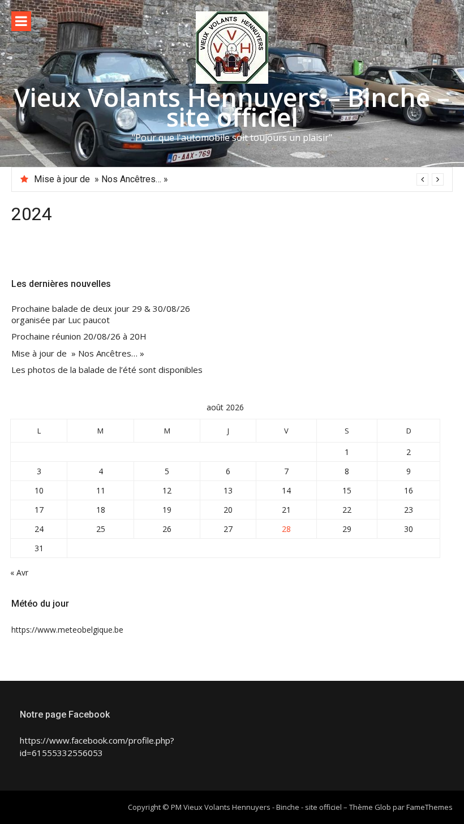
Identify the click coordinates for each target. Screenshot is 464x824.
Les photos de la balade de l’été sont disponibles (107, 369)
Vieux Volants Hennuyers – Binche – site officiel (232, 107)
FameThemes (429, 807)
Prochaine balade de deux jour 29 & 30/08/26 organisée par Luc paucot (100, 314)
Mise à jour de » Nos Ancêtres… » (101, 179)
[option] (239, 179)
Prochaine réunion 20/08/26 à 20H (79, 336)
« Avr (19, 572)
